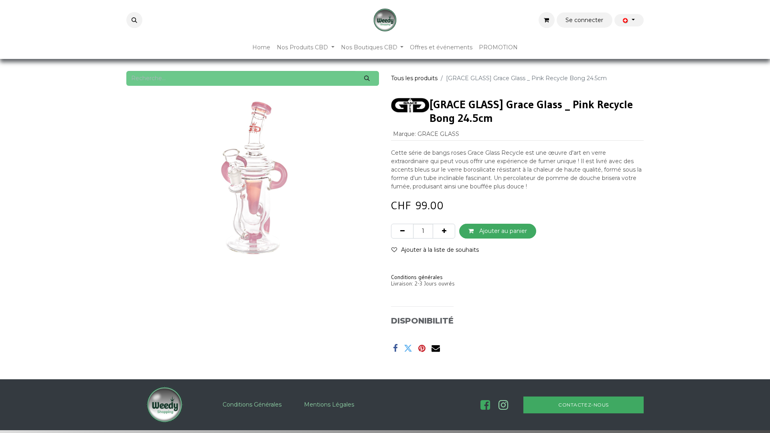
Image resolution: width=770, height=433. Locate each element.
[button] (134, 20)
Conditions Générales (252, 404)
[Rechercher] (367, 78)
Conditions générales (417, 277)
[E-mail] (436, 348)
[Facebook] (395, 348)
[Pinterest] (422, 348)
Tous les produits (414, 78)
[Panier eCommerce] (547, 20)
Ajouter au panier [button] (502, 231)
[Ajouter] (444, 231)
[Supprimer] (402, 231)
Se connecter (584, 20)
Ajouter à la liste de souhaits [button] (440, 249)
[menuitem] (261, 47)
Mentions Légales (329, 404)
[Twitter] (408, 348)
